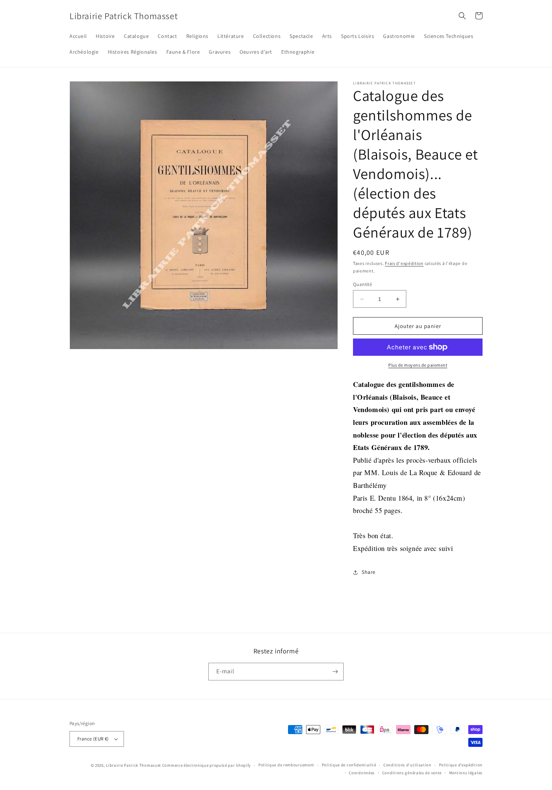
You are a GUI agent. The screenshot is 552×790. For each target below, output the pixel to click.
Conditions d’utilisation (407, 764)
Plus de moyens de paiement (417, 365)
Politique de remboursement (286, 764)
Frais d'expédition (404, 263)
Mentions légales (466, 772)
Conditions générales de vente (412, 772)
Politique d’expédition (461, 764)
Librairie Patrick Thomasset (133, 765)
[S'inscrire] (335, 671)
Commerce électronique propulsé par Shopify (206, 765)
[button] (462, 16)
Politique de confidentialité (349, 764)
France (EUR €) (93, 739)
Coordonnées (362, 772)
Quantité (362, 284)
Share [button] (369, 572)
